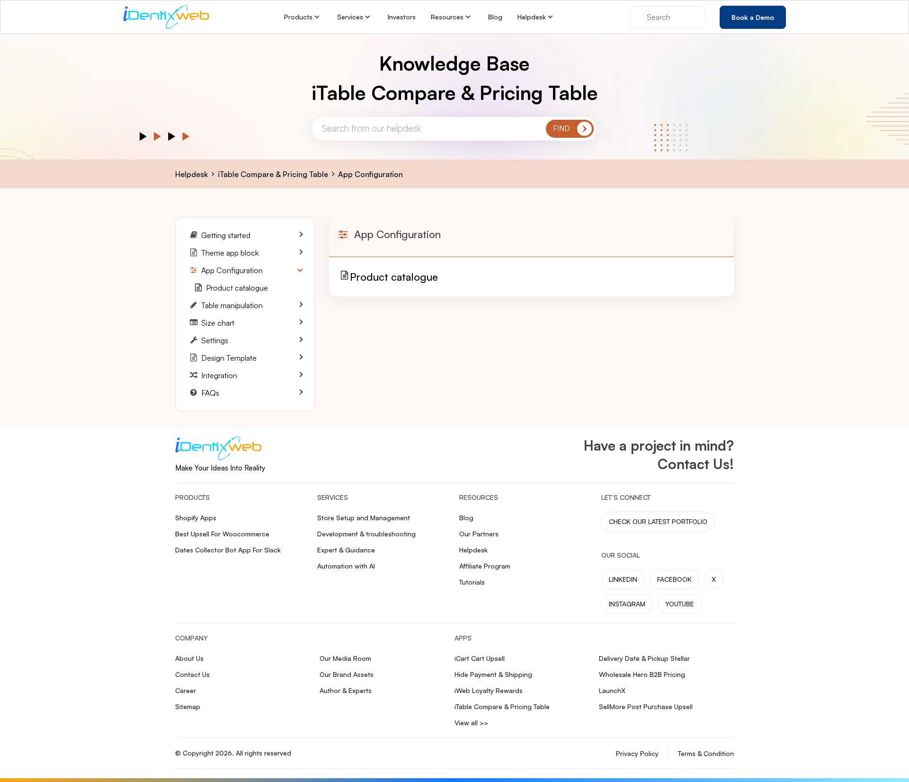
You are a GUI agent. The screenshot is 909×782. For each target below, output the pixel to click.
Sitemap (187, 706)
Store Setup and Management (363, 518)
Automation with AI (346, 566)
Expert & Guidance (346, 550)
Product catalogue (394, 276)
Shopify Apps (195, 518)
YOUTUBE (679, 604)
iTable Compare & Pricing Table (273, 174)
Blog (495, 17)
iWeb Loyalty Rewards (488, 690)
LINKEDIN (623, 579)
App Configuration (370, 174)
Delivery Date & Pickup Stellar (644, 658)
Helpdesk (531, 17)
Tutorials (472, 582)
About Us (189, 658)
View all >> (471, 723)
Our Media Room (345, 658)
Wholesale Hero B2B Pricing (642, 674)
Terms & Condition (706, 753)
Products (298, 17)
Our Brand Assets (347, 674)
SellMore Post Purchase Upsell (646, 706)
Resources (447, 17)
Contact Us (192, 674)
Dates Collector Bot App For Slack (228, 550)
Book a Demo (752, 17)
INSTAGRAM (627, 604)
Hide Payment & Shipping (493, 674)
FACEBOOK (674, 579)
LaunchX (612, 690)
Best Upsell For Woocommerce (222, 534)
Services (350, 17)
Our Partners (479, 534)
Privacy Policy (637, 753)
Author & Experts (346, 690)
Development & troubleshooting (366, 534)
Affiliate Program (484, 566)
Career (185, 690)
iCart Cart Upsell (479, 658)
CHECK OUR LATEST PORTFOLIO (658, 521)
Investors (402, 17)
